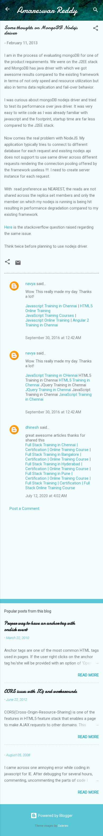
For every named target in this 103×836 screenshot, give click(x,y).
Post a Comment (24, 508)
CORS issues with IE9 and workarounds (40, 691)
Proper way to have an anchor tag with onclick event (39, 626)
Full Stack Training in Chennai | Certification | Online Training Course (56, 447)
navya (30, 283)
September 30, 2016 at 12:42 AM (53, 337)
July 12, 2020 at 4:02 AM (46, 495)
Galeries (63, 826)
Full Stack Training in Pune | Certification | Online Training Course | (58, 476)
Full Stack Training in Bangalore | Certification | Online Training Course (56, 457)
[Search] (95, 11)
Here (8, 227)
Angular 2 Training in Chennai (57, 322)
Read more (88, 675)
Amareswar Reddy (47, 10)
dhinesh (32, 427)
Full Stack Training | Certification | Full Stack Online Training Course (57, 485)
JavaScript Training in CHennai (51, 375)
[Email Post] (18, 264)
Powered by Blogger (55, 815)
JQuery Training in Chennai (48, 389)
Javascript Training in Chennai (51, 306)
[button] (95, 29)
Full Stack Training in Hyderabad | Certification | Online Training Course (56, 466)
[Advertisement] (51, 553)
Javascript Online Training (47, 320)
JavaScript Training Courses (49, 315)
